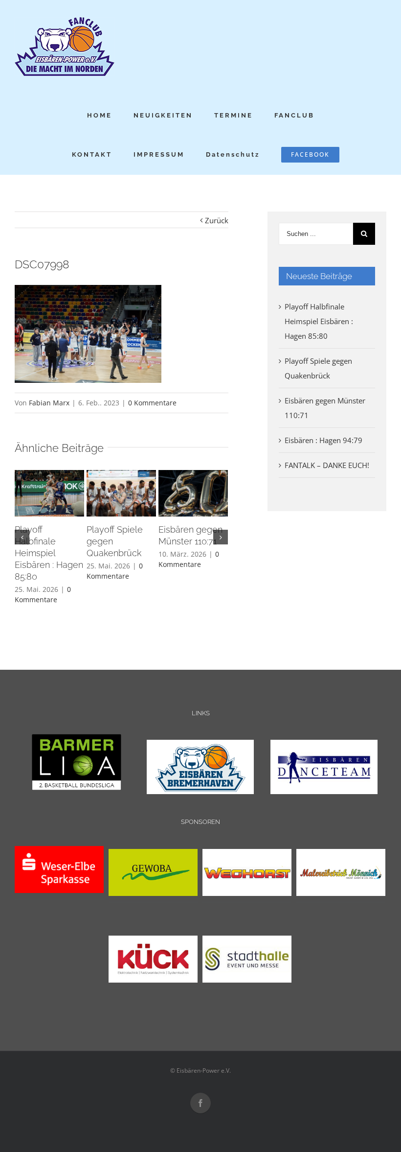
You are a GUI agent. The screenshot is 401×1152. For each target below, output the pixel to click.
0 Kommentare (152, 402)
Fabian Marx (49, 402)
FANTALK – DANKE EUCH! (327, 465)
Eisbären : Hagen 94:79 (323, 440)
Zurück (216, 220)
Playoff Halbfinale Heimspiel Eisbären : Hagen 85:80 (49, 553)
